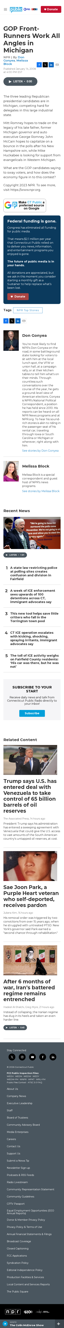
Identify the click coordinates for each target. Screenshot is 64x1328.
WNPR (23, 1079)
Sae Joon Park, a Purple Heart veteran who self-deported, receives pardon (31, 896)
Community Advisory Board (23, 1125)
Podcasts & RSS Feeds (20, 1175)
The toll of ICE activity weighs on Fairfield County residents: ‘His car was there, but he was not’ (34, 661)
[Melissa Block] (11, 471)
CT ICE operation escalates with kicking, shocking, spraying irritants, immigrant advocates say (33, 638)
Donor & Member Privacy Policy (26, 1220)
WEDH (10, 1076)
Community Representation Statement (30, 1189)
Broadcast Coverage (19, 1241)
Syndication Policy (18, 1263)
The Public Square (17, 1291)
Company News (16, 1096)
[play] (5, 1323)
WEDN (18, 1076)
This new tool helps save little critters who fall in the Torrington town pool (34, 617)
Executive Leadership (19, 1103)
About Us (12, 1089)
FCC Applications (17, 1256)
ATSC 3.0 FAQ (35, 1082)
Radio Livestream (17, 1182)
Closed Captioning (18, 1248)
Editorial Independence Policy (24, 1270)
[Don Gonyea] (11, 340)
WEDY (36, 1076)
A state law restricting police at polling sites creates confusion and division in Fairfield (33, 573)
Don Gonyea (13, 59)
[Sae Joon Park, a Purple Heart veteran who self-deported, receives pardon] (30, 866)
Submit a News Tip (18, 1161)
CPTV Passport (16, 1204)
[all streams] (59, 1323)
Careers (11, 1139)
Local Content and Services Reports (28, 1284)
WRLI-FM (40, 1079)
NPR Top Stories (28, 310)
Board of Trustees (17, 1117)
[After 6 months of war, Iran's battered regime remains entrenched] (30, 960)
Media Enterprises (17, 1132)
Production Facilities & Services (25, 1277)
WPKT (31, 1079)
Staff (9, 1110)
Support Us (13, 1153)
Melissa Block (35, 466)
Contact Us (13, 1146)
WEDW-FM (12, 1079)
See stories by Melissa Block (41, 491)
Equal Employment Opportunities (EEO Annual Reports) (30, 1212)
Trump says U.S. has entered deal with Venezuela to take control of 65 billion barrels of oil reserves (30, 796)
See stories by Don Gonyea (40, 450)
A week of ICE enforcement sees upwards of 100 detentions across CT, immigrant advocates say (32, 596)
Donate (52, 9)
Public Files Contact (16, 1082)
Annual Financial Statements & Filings (29, 1234)
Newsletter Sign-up (18, 1168)
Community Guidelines (20, 1196)
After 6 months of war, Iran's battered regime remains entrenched (29, 990)
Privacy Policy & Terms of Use (24, 1227)
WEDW (27, 1076)
